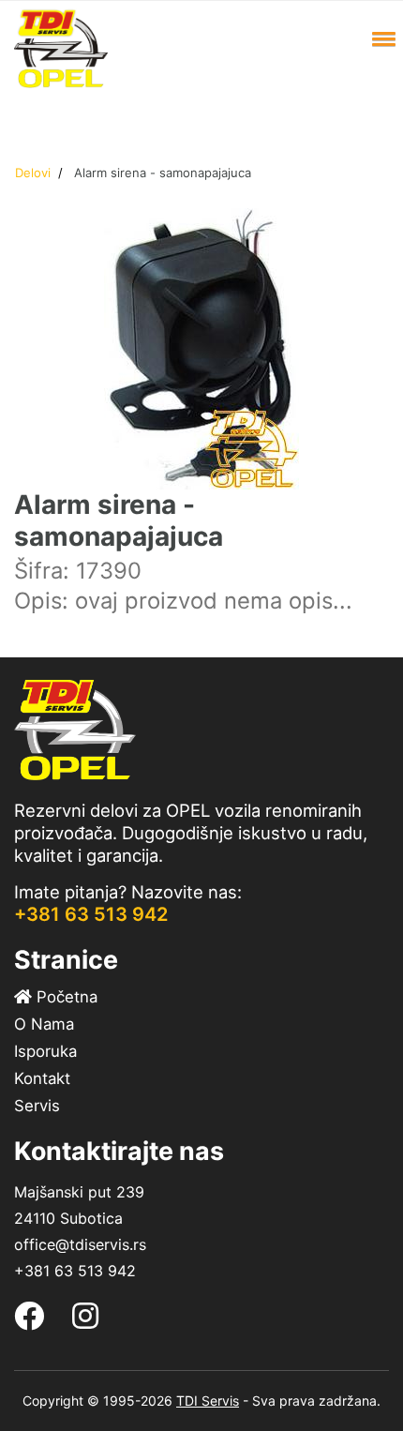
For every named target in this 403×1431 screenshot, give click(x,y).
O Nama (44, 1024)
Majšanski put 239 (79, 1191)
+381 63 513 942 (91, 914)
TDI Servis (207, 1400)
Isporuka (45, 1051)
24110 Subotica (68, 1218)
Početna (64, 996)
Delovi (33, 172)
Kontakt (42, 1078)
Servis (37, 1105)
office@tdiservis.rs (80, 1244)
